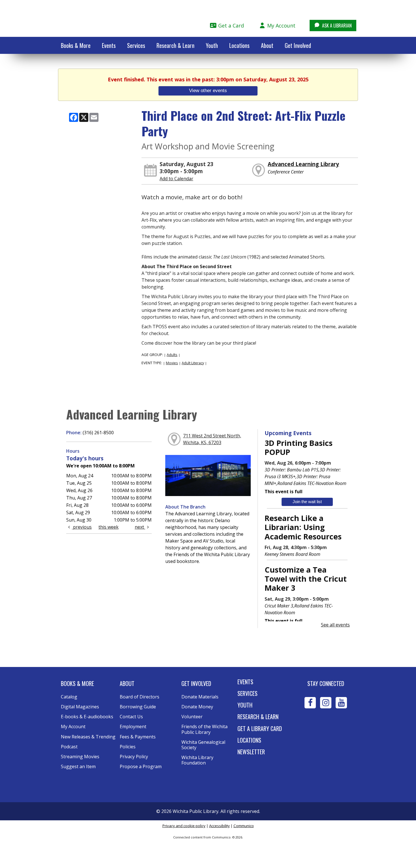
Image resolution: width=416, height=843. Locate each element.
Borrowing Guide (138, 707)
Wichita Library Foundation (198, 760)
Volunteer (192, 716)
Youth (212, 45)
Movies (172, 362)
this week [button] (108, 527)
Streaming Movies (80, 756)
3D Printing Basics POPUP (299, 447)
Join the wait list (307, 501)
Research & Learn (175, 45)
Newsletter (251, 751)
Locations (239, 45)
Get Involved (298, 45)
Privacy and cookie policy (183, 825)
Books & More (76, 45)
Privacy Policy (134, 756)
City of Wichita (325, 728)
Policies (128, 747)
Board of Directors (139, 697)
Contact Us (131, 716)
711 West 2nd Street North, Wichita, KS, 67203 (212, 439)
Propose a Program (141, 766)
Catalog (69, 697)
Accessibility (219, 825)
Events (109, 45)
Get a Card (230, 25)
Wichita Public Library (98, 18)
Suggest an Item (78, 766)
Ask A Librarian (336, 25)
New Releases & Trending (88, 737)
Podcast (69, 747)
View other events (208, 90)
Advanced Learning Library (303, 164)
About (267, 45)
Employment (133, 726)
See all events (335, 625)
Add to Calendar (176, 178)
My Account (280, 25)
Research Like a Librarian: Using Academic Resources (303, 527)
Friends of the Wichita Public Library (205, 729)
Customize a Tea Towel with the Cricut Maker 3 (306, 578)
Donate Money (197, 707)
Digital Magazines (80, 707)
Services (136, 45)
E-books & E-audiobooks (87, 716)
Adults (172, 354)
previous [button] (82, 527)
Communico (243, 825)
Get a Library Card (259, 728)
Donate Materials (199, 697)
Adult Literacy (193, 362)
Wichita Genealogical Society (203, 745)
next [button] (140, 527)
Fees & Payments (138, 737)
